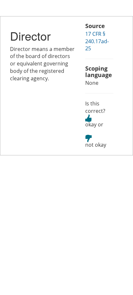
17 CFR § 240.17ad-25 (97, 41)
